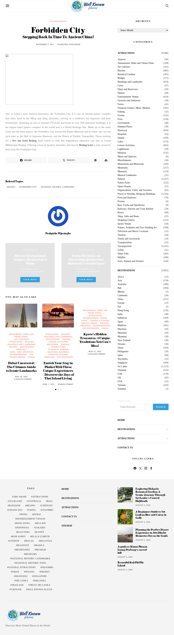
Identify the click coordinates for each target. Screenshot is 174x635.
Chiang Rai (15, 510)
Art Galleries (21, 339)
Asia (120, 280)
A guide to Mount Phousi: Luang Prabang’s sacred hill (132, 549)
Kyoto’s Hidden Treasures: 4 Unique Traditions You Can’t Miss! (95, 339)
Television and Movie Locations (133, 231)
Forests (121, 115)
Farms (121, 104)
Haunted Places (125, 127)
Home (121, 420)
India (120, 314)
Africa (121, 277)
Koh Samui (18, 536)
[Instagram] (145, 468)
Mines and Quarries (127, 156)
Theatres (85, 326)
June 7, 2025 (49, 384)
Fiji (119, 307)
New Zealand (124, 340)
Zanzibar (122, 389)
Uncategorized (58, 21)
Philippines (123, 351)
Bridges (121, 78)
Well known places (39, 589)
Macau (29, 541)
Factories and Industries (129, 100)
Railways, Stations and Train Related (135, 209)
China (120, 299)
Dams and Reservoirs (128, 89)
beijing (11, 187)
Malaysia (122, 153)
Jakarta (40, 527)
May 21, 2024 (95, 351)
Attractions (15, 342)
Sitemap (67, 525)
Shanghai (21, 576)
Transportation (18, 354)
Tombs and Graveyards (129, 239)
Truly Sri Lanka (40, 585)
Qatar (120, 355)
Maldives (122, 325)
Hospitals (21, 349)
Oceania (121, 344)
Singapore (122, 363)
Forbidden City (28, 187)
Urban (31, 357)
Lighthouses (123, 149)
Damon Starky (65, 384)
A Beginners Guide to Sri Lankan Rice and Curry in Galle (150, 514)
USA (120, 381)
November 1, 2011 (30, 269)
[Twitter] (140, 468)
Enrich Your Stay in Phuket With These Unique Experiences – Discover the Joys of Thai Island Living (58, 370)
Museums (122, 171)
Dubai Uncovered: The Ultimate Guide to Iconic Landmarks (21, 366)
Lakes (120, 141)
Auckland (15, 501)
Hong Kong (123, 310)
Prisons (121, 201)
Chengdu (47, 505)
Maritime (122, 329)
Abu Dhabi (20, 497)
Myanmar (122, 336)
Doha (24, 514)
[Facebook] (135, 468)
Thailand (49, 357)
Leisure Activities (58, 342)
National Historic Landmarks (58, 187)
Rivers (121, 212)
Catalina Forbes (23, 379)
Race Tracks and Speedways (131, 205)
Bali (119, 288)
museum (41, 550)
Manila (40, 545)
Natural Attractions (22, 567)
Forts (120, 119)
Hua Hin (41, 523)
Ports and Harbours (127, 197)
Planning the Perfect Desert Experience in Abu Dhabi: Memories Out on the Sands (152, 532)
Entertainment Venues (95, 318)
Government (123, 123)
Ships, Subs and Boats (21, 352)
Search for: (124, 401)
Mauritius (122, 333)
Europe (121, 303)
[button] (55, 389)
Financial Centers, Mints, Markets (134, 108)
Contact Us (125, 447)
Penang (30, 572)
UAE (31, 354)
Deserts (13, 347)
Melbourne (23, 550)
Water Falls (123, 254)
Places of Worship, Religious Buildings (136, 194)
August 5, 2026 (142, 505)
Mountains (52, 344)
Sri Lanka (122, 366)
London (14, 541)
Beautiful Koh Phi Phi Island (130, 564)
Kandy (40, 532)
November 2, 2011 (45, 44)
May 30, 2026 (21, 377)
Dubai (37, 514)
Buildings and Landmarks (22, 344)
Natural (65, 344)
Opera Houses (124, 186)
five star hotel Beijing (24, 140)
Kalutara (23, 532)
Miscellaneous (89, 323)
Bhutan (121, 292)
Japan (84, 320)
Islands (67, 339)
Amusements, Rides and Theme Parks (136, 63)
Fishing (121, 112)
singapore (40, 576)
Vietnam (122, 385)
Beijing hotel (86, 145)
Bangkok (15, 505)
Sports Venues (124, 224)
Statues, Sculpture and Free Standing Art (137, 227)
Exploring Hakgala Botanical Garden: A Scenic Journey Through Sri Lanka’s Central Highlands (150, 495)
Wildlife (121, 257)
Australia (122, 284)
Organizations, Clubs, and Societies (135, 190)
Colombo (47, 510)
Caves (120, 85)
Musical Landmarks (127, 175)
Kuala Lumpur (40, 536)
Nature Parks (58, 347)
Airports (122, 59)
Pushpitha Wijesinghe (68, 44)
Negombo (47, 567)
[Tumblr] (151, 468)
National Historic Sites (31, 563)
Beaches (29, 342)
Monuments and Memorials (131, 164)
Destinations (27, 347)
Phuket (45, 572)
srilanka (40, 580)
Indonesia (122, 318)
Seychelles (123, 359)
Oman (120, 348)
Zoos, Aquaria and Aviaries (131, 261)
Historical (122, 130)
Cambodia (122, 295)
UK (119, 378)
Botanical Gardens (126, 74)
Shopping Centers (58, 354)
